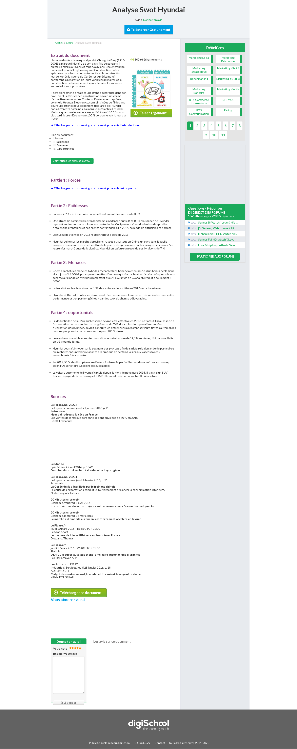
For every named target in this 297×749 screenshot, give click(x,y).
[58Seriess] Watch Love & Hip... (217, 228)
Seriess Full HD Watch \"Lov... (216, 239)
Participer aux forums (215, 256)
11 (223, 135)
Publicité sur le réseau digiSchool (109, 743)
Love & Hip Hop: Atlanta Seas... (217, 245)
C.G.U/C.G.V (142, 743)
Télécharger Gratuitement (150, 29)
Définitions (215, 47)
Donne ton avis (152, 19)
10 (214, 135)
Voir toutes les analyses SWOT (72, 160)
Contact (160, 743)
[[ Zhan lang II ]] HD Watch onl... (217, 233)
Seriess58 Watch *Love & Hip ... (218, 222)
